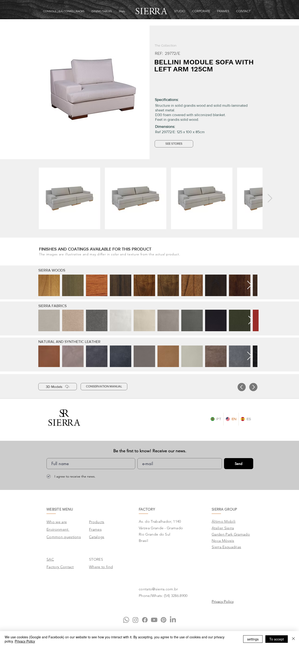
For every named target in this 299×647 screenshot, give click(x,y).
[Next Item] (270, 198)
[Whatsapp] (126, 620)
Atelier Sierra (223, 528)
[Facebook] (145, 620)
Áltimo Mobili (223, 521)
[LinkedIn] (173, 620)
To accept (276, 639)
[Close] (293, 639)
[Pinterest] (163, 620)
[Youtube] (154, 620)
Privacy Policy (25, 641)
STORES (96, 559)
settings (253, 639)
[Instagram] (135, 620)
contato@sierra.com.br (158, 589)
